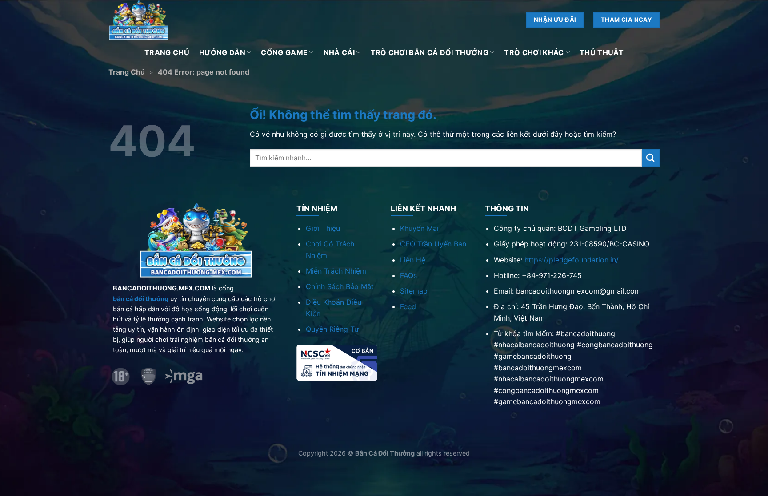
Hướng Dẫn (222, 52)
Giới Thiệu (323, 228)
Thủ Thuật (602, 52)
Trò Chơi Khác (534, 52)
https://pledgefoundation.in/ (571, 259)
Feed (408, 306)
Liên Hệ (412, 259)
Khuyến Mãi (419, 228)
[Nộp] (651, 158)
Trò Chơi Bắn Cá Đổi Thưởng (429, 52)
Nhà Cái (339, 52)
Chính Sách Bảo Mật (340, 286)
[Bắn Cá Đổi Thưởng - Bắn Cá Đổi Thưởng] (152, 20)
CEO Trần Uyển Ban (433, 243)
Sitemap (414, 290)
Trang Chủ (166, 52)
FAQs (408, 275)
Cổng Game (284, 52)
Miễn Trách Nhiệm (336, 270)
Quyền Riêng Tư (332, 329)
